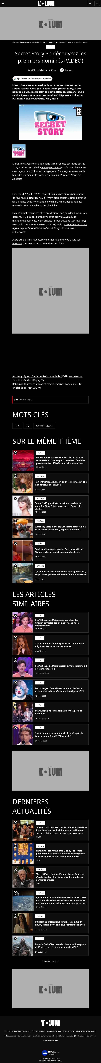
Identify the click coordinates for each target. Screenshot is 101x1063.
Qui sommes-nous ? (39, 1031)
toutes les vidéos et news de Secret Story (47, 384)
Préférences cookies (50, 1040)
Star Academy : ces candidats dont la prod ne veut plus (58, 712)
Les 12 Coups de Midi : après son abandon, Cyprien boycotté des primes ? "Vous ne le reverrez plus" (57, 623)
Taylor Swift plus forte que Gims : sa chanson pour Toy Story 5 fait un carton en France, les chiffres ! (58, 506)
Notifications (80, 1036)
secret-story (75, 376)
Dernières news (25, 42)
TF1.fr (27, 387)
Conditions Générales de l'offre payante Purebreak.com (53, 1036)
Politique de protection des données (17, 1036)
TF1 (17, 425)
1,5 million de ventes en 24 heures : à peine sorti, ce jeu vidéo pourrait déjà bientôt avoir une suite (60, 573)
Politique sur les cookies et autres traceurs (78, 1031)
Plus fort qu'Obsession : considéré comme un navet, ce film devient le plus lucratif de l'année (60, 923)
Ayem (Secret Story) (52, 167)
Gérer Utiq (90, 1036)
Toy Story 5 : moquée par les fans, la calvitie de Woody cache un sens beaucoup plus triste (59, 550)
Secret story (47, 42)
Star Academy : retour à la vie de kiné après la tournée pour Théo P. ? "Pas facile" (59, 735)
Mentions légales (54, 1031)
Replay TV (38, 380)
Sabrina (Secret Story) (48, 228)
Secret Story (44, 425)
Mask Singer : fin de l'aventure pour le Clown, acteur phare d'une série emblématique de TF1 (59, 690)
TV (28, 425)
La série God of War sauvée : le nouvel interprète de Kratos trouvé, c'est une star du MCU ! (60, 946)
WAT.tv (36, 387)
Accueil (15, 42)
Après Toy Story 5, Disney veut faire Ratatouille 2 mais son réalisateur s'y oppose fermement (60, 528)
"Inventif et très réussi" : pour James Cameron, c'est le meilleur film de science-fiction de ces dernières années (60, 877)
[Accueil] (46, 3)
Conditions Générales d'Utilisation (17, 1031)
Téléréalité (37, 42)
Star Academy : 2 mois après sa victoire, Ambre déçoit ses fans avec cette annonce (59, 645)
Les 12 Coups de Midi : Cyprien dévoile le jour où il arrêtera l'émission (61, 667)
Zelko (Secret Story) (75, 220)
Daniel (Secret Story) (75, 224)
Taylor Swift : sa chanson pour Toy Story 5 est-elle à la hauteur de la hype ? (61, 483)
